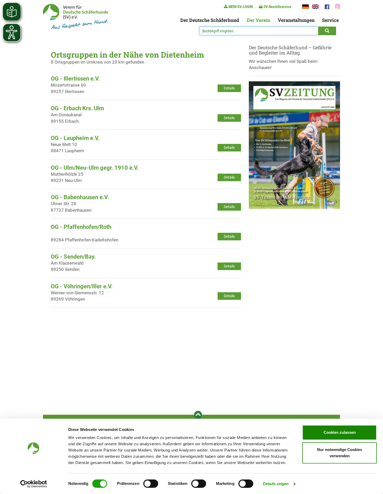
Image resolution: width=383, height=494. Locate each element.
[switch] (150, 483)
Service (330, 20)
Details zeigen (276, 483)
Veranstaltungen (296, 20)
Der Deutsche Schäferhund (209, 20)
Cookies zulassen (340, 432)
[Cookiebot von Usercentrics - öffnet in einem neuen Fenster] (34, 484)
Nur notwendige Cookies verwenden (339, 452)
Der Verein (258, 20)
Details (229, 88)
